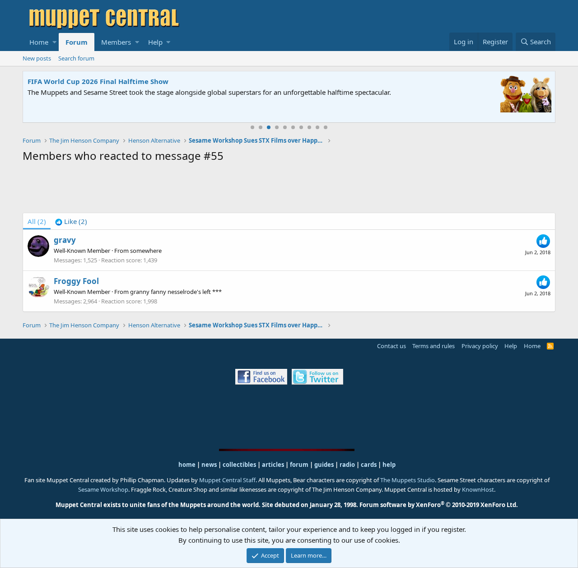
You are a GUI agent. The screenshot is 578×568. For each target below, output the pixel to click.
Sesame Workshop (103, 489)
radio (347, 465)
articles (273, 465)
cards (369, 465)
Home (38, 42)
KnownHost (478, 489)
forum (299, 465)
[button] (54, 42)
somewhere (146, 251)
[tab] (71, 221)
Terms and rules (433, 346)
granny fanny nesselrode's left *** (176, 292)
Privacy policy (479, 346)
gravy (65, 240)
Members (116, 42)
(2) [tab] (37, 221)
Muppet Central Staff (227, 480)
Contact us (391, 346)
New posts (37, 58)
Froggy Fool (76, 281)
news (209, 465)
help (389, 465)
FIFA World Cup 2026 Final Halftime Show (98, 81)
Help (155, 42)
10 (325, 127)
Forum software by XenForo (438, 505)
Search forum (76, 58)
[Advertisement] (289, 189)
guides (324, 465)
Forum (76, 42)
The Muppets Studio (407, 480)
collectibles (239, 465)
